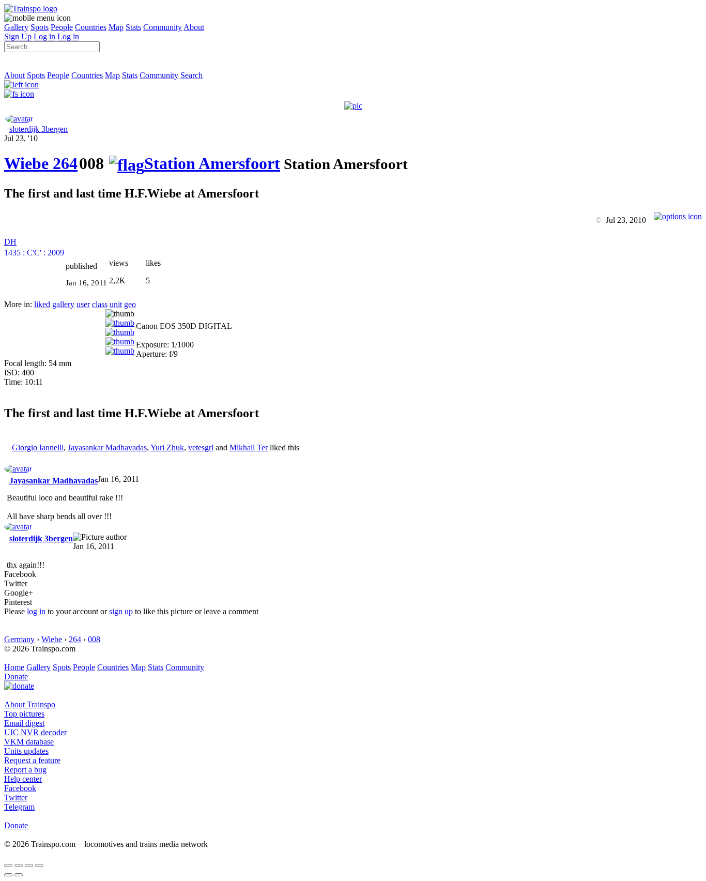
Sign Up (18, 36)
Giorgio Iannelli (38, 447)
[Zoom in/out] (39, 865)
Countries (90, 27)
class (100, 304)
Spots (39, 27)
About (193, 27)
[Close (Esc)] (8, 865)
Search (191, 75)
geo (130, 304)
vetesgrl (200, 447)
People (62, 27)
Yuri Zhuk (167, 447)
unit (116, 304)
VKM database (29, 741)
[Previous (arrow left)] (8, 874)
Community (162, 27)
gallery (63, 304)
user (83, 304)
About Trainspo (29, 704)
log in (36, 611)
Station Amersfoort (212, 163)
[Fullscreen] (19, 93)
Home (14, 667)
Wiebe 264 (41, 163)
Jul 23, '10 (21, 138)
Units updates (26, 751)
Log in (44, 36)
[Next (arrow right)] (18, 874)
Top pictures (24, 713)
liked (42, 304)
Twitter (15, 797)
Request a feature (32, 760)
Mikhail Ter (248, 447)
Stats (133, 27)
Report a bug (25, 769)
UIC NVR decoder (35, 732)
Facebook (20, 788)
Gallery (16, 27)
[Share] (18, 865)
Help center (23, 778)
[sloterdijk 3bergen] (19, 118)
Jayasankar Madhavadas (107, 447)
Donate (16, 676)
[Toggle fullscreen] (29, 865)
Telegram (19, 806)
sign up (121, 611)
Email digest (24, 723)
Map (116, 27)
